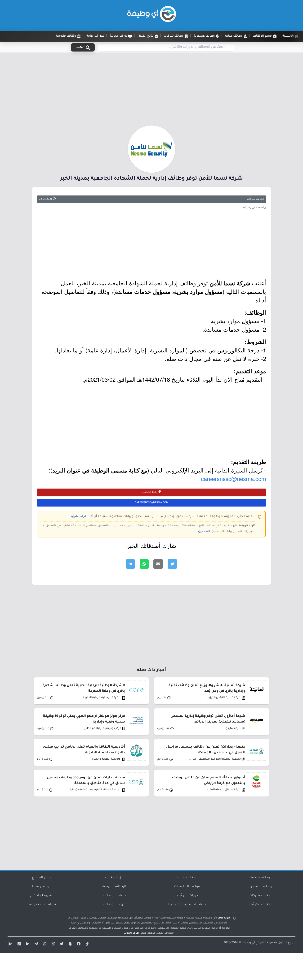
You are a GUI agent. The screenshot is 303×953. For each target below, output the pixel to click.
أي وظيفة (248, 942)
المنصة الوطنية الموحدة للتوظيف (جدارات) (214, 759)
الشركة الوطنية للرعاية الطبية (102, 697)
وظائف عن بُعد (260, 905)
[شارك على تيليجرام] (130, 564)
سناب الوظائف (114, 896)
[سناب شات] (69, 945)
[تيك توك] (86, 945)
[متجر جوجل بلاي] (10, 945)
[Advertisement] (151, 90)
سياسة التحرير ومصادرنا (187, 905)
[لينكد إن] (27, 945)
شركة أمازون (233, 728)
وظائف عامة (187, 878)
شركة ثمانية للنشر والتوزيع (224, 697)
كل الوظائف (114, 878)
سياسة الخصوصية (41, 905)
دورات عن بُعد (187, 896)
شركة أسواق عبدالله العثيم (224, 790)
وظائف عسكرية (260, 887)
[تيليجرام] (35, 945)
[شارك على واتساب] (144, 564)
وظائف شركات (255, 199)
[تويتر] (61, 945)
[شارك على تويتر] (172, 564)
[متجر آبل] (18, 945)
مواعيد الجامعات (187, 887)
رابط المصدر (150, 492)
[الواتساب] (44, 945)
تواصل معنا (41, 887)
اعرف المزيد (79, 516)
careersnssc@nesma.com (233, 478)
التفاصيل (204, 531)
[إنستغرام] (52, 945)
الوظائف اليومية (114, 887)
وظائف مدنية (260, 878)
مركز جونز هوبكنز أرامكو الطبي (102, 728)
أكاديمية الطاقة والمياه (106, 759)
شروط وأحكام (41, 896)
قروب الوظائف (114, 905)
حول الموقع (41, 878)
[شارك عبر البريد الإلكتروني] (158, 564)
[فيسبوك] (78, 945)
